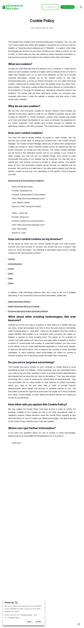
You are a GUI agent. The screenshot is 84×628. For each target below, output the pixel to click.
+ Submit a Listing (67, 7)
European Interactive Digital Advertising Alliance (28, 311)
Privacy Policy (26, 615)
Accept (38, 622)
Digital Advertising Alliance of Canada (23, 306)
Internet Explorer (15, 264)
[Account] (81, 7)
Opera (10, 283)
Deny (29, 622)
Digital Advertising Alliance (19, 302)
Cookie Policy (13, 617)
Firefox (11, 269)
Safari (10, 273)
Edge (10, 278)
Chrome (11, 259)
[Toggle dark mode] (77, 7)
